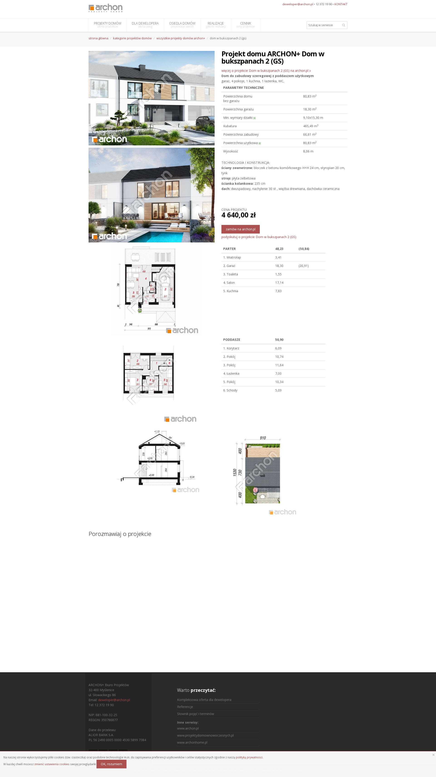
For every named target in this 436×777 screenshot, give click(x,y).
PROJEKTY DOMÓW (107, 24)
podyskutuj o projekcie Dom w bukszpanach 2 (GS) (258, 237)
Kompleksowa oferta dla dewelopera (204, 699)
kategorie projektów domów (132, 38)
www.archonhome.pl (192, 742)
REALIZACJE (216, 24)
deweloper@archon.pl (297, 4)
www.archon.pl (188, 728)
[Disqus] (218, 600)
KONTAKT (340, 4)
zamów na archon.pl (240, 229)
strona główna (98, 38)
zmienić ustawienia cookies (51, 764)
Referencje (185, 707)
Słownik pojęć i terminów (195, 714)
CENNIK (245, 24)
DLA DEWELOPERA (145, 24)
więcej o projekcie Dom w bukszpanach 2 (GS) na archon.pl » (266, 70)
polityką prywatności (249, 757)
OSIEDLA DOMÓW (182, 24)
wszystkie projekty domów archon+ (180, 38)
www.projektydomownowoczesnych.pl (205, 735)
